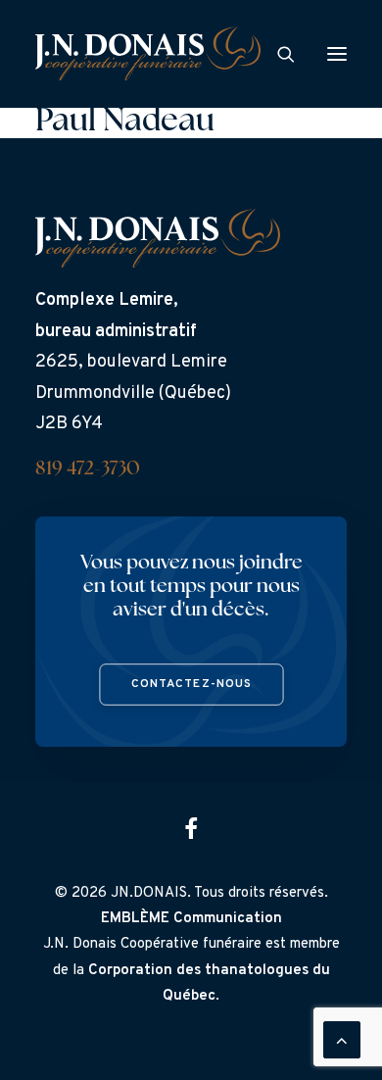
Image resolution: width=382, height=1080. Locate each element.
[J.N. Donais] (148, 53)
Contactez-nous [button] (191, 684)
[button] (337, 53)
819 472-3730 (87, 469)
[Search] (277, 54)
